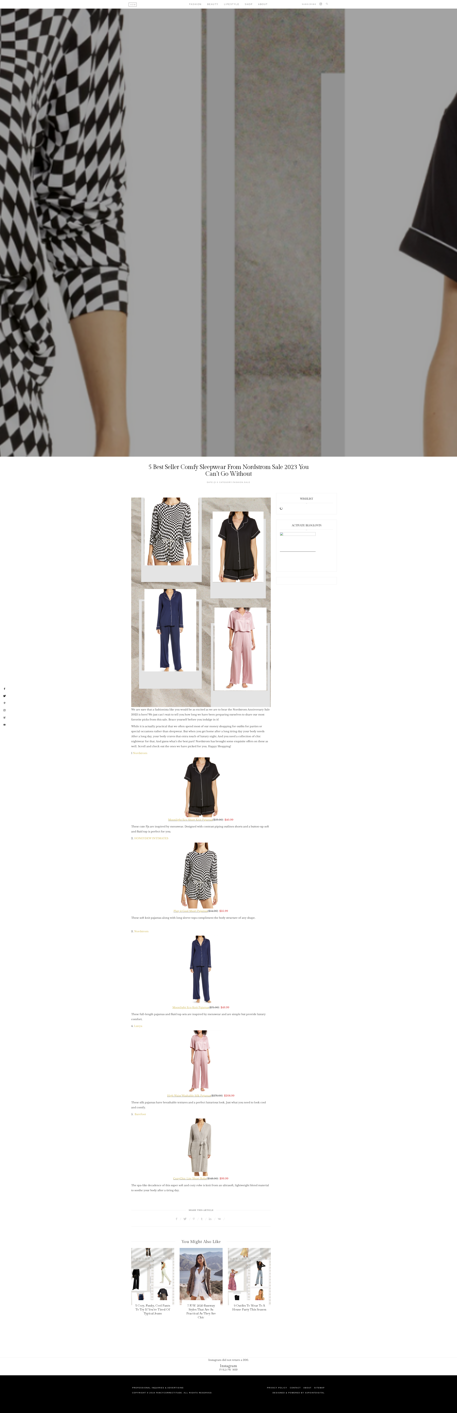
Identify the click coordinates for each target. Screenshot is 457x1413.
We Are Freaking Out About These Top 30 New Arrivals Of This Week (249, 1309)
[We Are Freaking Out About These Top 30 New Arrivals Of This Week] (249, 1276)
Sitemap (319, 1388)
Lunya (138, 1026)
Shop (249, 4)
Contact (295, 1388)
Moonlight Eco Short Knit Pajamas (190, 819)
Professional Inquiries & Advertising (158, 1388)
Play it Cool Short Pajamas (191, 911)
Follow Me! (228, 1369)
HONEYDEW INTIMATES (151, 838)
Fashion (195, 4)
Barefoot (140, 1114)
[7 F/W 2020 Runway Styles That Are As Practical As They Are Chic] (152, 1276)
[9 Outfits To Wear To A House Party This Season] (201, 1276)
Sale (247, 482)
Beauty (213, 4)
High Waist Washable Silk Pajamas (189, 1095)
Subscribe (309, 4)
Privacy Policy (277, 1388)
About (263, 4)
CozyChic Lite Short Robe (190, 1178)
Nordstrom (140, 753)
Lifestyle (231, 4)
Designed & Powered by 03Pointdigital (299, 1393)
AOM (133, 5)
